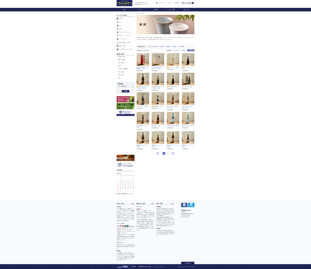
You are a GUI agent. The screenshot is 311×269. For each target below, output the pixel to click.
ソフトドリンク (123, 39)
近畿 (120, 65)
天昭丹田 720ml (173, 86)
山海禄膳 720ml (158, 106)
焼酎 (142, 13)
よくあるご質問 (171, 9)
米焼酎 (174, 46)
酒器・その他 (122, 46)
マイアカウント (161, 2)
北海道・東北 (122, 56)
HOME (124, 9)
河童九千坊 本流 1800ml (173, 125)
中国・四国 (121, 71)
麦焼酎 (168, 46)
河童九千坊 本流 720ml (187, 125)
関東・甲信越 (122, 59)
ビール (120, 25)
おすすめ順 (176, 50)
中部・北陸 (121, 62)
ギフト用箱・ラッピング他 (125, 49)
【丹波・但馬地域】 (123, 68)
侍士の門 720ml (188, 86)
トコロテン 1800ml (174, 67)
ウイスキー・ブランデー (125, 32)
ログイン (170, 2)
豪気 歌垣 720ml (156, 125)
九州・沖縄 (121, 74)
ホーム (138, 13)
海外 (120, 77)
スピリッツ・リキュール (125, 35)
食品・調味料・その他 (124, 42)
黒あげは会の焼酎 (153, 46)
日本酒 (120, 18)
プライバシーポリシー (159, 266)
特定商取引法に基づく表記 (144, 266)
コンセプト (140, 9)
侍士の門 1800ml (143, 106)
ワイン (120, 22)
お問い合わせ (186, 9)
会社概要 (155, 9)
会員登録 (177, 2)
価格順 (183, 50)
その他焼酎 (181, 46)
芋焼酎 (161, 46)
